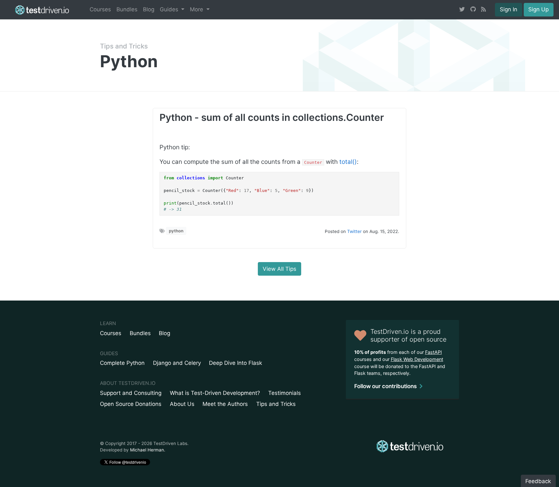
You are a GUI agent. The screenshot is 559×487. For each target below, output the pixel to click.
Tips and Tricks (124, 46)
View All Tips (279, 269)
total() (348, 161)
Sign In (508, 9)
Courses (100, 9)
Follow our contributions (385, 386)
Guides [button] (170, 9)
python (176, 230)
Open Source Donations (130, 404)
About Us (182, 404)
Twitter (354, 231)
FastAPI (433, 352)
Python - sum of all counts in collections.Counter (271, 117)
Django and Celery (177, 363)
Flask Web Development (417, 359)
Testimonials (284, 393)
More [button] (197, 9)
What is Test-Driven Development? (215, 393)
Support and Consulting (130, 393)
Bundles (126, 9)
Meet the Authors (225, 404)
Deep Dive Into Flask (235, 363)
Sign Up (538, 9)
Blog (148, 9)
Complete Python (122, 363)
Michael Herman (147, 449)
